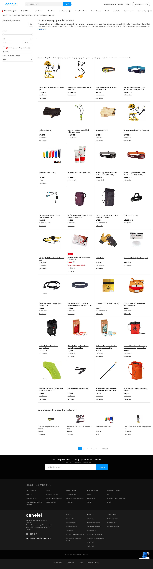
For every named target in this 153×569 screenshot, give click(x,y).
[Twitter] (31, 534)
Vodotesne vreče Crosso (47, 173)
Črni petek (71, 562)
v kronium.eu (100, 95)
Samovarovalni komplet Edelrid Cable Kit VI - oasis (78, 131)
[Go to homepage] (11, 4)
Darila (81, 562)
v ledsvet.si (70, 434)
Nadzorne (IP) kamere (113, 490)
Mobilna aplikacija (110, 4)
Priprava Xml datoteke (93, 526)
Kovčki (109, 502)
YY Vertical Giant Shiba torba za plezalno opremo (134, 304)
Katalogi (120, 4)
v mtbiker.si (71, 223)
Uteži (108, 494)
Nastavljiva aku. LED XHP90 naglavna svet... (79, 428)
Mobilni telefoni (51, 502)
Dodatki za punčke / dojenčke (116, 498)
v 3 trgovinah (72, 180)
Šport (10, 15)
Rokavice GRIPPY (45, 130)
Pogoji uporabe (111, 523)
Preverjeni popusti (93, 562)
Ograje (48, 490)
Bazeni (89, 502)
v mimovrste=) (100, 265)
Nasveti (128, 4)
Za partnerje (90, 542)
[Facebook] (27, 534)
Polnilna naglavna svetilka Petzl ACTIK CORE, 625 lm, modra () (134, 88)
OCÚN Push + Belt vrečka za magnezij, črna (48, 347)
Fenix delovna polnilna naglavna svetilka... (48, 428)
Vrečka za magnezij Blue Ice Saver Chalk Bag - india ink (107, 216)
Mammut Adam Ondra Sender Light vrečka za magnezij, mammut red (135, 347)
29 (96, 448)
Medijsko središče (71, 526)
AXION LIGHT (100, 258)
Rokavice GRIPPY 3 (102, 130)
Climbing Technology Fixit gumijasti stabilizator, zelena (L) (51, 389)
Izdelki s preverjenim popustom (18, 48)
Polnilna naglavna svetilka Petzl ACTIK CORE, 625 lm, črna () (106, 174)
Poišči (67, 4)
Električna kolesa (31, 498)
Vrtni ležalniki (91, 498)
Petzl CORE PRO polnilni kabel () (78, 388)
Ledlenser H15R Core (131, 215)
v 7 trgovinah (128, 223)
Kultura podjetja (71, 523)
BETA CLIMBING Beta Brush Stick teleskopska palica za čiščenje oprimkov (106, 390)
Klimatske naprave (52, 494)
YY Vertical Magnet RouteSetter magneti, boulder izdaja (106, 347)
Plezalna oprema (33, 15)
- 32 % (70, 254)
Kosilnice (29, 494)
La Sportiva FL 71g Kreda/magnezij (107, 303)
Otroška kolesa (71, 490)
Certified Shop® (91, 530)
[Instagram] (35, 534)
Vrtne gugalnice (71, 494)
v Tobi (41, 180)
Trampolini (69, 502)
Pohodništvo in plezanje (20, 15)
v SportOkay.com (44, 223)
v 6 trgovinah (128, 95)
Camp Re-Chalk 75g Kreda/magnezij (136, 258)
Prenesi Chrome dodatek (94, 534)
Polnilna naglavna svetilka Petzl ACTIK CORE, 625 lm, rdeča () (134, 174)
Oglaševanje (90, 519)
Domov (5, 15)
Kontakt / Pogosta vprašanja (75, 534)
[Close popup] (148, 553)
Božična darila (58, 562)
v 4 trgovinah (100, 180)
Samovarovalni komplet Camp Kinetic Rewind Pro (49, 216)
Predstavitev (70, 519)
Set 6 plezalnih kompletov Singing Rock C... (138, 428)
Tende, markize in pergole (54, 498)
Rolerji (89, 494)
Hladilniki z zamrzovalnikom (75, 498)
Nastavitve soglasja (113, 526)
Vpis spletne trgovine (141, 4)
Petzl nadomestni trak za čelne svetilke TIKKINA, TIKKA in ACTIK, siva (80, 304)
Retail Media (90, 546)
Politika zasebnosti (112, 519)
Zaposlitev (69, 530)
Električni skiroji (31, 490)
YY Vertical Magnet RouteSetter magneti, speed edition (78, 347)
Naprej (104, 449)
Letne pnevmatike (92, 490)
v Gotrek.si (42, 95)
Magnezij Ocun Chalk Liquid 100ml (79, 173)
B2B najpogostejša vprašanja (95, 538)
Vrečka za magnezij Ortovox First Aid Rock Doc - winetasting (80, 216)
